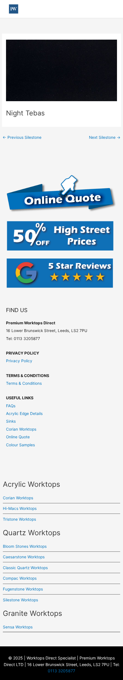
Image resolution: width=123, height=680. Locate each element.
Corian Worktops (21, 429)
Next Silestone (104, 137)
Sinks (11, 421)
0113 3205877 (61, 670)
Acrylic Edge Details (24, 413)
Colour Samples (20, 445)
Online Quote (18, 437)
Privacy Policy (19, 361)
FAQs (10, 406)
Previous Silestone (22, 137)
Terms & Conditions (24, 383)
